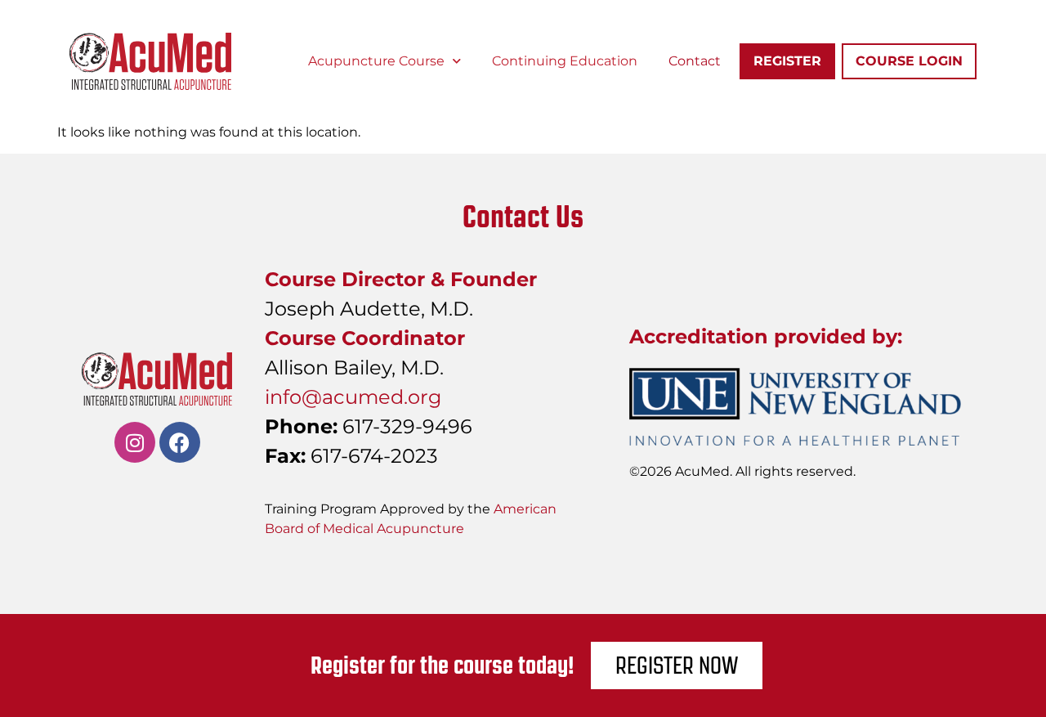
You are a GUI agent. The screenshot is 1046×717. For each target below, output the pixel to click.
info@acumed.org (353, 397)
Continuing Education (564, 61)
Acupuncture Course (376, 61)
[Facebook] (179, 442)
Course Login (909, 61)
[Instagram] (134, 442)
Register (787, 61)
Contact (694, 61)
